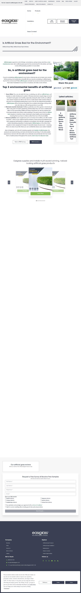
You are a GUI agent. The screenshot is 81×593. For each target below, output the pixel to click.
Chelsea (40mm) (10, 500)
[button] (37, 13)
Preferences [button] (6, 588)
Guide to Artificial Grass (41, 1)
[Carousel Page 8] (44, 200)
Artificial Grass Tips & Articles (21, 46)
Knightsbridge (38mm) (11, 502)
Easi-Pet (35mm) (45, 500)
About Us (31, 1)
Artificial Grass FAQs (8, 46)
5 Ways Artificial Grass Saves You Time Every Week (62, 122)
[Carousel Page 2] (37, 200)
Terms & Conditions (37, 505)
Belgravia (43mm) (46, 498)
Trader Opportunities (29, 4)
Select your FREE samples (11, 496)
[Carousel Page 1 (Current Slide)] (36, 200)
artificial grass (18, 77)
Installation (30, 21)
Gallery (76, 1)
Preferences (45, 582)
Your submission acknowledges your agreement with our (24, 505)
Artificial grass (7, 62)
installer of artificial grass (40, 130)
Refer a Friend (69, 1)
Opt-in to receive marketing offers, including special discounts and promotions (24, 507)
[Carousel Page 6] (42, 200)
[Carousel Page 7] (43, 200)
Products (37, 11)
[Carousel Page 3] (38, 200)
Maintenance (51, 1)
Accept (71, 582)
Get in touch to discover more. (40, 135)
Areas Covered (32, 31)
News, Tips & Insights (41, 4)
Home (26, 1)
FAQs (63, 1)
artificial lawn (45, 94)
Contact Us (50, 4)
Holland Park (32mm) (47, 502)
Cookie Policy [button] (32, 584)
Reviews (58, 1)
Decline (58, 582)
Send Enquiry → (40, 511)
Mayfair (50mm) (10, 498)
